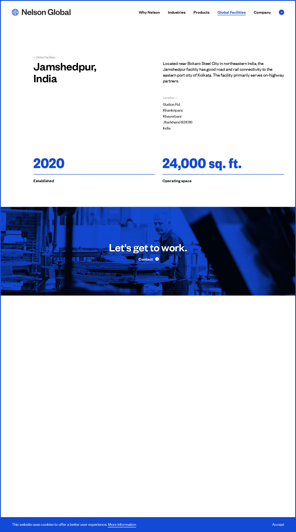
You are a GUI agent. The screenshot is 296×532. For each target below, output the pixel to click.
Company (262, 12)
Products (201, 12)
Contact (146, 259)
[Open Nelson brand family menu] (281, 12)
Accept (278, 524)
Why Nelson (149, 12)
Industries (176, 12)
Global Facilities (231, 12)
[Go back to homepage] (41, 12)
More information (122, 524)
